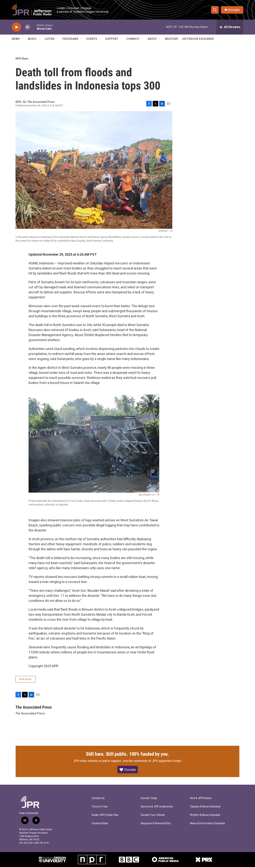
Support (111, 38)
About (152, 38)
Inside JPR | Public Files (105, 815)
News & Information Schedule (207, 823)
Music (32, 38)
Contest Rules (100, 823)
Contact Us (98, 798)
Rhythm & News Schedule (205, 815)
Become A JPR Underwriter (157, 806)
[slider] (33, 27)
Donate (234, 10)
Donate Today (149, 798)
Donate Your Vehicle (153, 815)
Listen (50, 38)
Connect (133, 38)
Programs (70, 38)
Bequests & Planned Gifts (156, 823)
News (16, 38)
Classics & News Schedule (205, 806)
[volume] (27, 27)
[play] (16, 27)
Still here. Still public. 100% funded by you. (127, 754)
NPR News (22, 58)
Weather (171, 38)
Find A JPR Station (201, 798)
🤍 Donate (127, 769)
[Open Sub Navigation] (22, 38)
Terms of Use (100, 806)
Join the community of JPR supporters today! (152, 761)
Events (91, 38)
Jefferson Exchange (198, 38)
